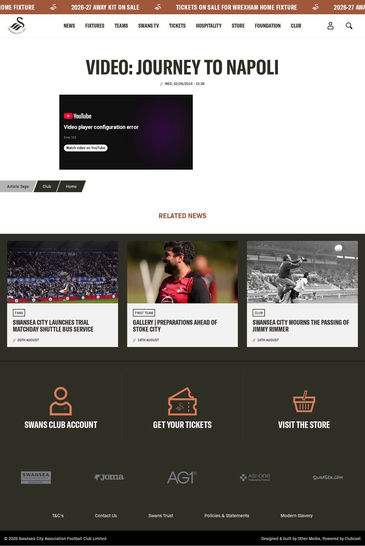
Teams (121, 25)
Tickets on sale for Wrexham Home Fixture (232, 7)
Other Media (309, 538)
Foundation (268, 25)
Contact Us (106, 515)
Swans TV (148, 25)
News (69, 25)
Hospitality (209, 25)
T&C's (58, 515)
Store (238, 25)
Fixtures (94, 25)
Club (296, 25)
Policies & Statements (226, 515)
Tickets (177, 25)
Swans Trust (161, 515)
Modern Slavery (297, 515)
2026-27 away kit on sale (101, 7)
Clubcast (353, 538)
